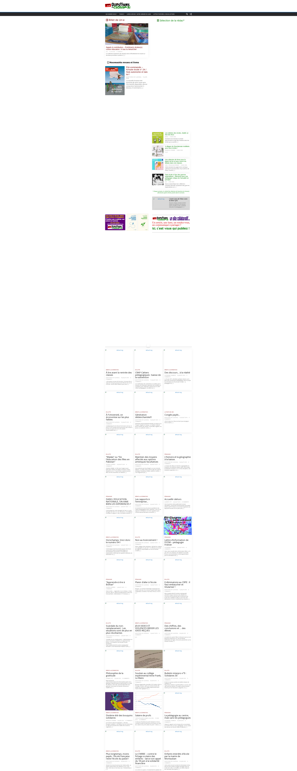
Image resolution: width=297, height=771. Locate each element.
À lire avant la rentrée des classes (119, 373)
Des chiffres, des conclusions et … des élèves (175, 628)
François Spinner (170, 150)
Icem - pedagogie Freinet (172, 165)
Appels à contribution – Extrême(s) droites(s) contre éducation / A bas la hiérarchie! (124, 48)
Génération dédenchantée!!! (143, 416)
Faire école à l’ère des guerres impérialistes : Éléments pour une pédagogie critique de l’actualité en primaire (177, 177)
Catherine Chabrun (170, 375)
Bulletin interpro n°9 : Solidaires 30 (175, 674)
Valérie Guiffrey (110, 464)
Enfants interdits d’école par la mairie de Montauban (177, 756)
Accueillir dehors (173, 499)
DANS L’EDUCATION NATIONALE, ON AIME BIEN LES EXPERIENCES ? (118, 501)
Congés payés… (172, 414)
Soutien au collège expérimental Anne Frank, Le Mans (148, 675)
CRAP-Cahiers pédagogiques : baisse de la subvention (148, 375)
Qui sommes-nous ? (111, 14)
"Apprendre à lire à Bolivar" (115, 583)
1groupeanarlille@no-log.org (144, 718)
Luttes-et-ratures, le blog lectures (164, 14)
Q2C (107, 51)
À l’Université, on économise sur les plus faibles (117, 417)
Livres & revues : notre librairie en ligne (139, 14)
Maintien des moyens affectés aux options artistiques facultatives (146, 459)
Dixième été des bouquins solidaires (119, 716)
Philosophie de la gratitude (114, 674)
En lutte (137, 369)
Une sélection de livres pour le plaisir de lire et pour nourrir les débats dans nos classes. (175, 161)
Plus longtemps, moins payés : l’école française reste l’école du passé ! (118, 756)
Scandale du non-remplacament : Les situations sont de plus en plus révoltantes (119, 629)
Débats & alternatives (112, 369)
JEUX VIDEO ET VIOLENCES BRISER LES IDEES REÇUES (147, 628)
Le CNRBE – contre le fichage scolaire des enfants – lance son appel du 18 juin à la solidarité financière (148, 758)
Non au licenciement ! (146, 539)
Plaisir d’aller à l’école (145, 582)
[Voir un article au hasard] (191, 14)
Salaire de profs (143, 715)
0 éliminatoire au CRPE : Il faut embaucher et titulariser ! (177, 584)
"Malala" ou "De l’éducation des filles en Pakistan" (118, 459)
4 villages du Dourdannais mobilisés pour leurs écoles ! (177, 147)
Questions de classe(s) (133, 77)
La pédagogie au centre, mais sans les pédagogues (178, 716)
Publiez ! (121, 14)
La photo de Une (169, 412)
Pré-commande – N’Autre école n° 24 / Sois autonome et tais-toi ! (137, 71)
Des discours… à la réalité (177, 372)
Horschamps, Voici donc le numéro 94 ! (118, 541)
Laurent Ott (168, 502)
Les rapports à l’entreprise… (142, 500)
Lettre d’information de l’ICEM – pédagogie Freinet (176, 542)
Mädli (166, 136)
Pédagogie (168, 454)
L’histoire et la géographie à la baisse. (178, 458)
